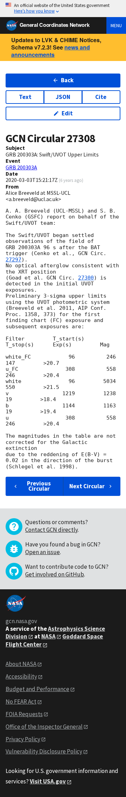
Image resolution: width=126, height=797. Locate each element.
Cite (100, 97)
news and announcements (50, 51)
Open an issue (42, 552)
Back (67, 80)
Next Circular (87, 486)
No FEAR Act (21, 701)
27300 (86, 278)
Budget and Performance (37, 689)
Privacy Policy (23, 739)
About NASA (21, 664)
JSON (63, 97)
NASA (48, 636)
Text (25, 97)
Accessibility (21, 676)
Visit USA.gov (48, 781)
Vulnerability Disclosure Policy (44, 751)
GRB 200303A (21, 167)
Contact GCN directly (51, 530)
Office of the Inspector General (44, 726)
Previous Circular (39, 486)
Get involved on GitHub (54, 574)
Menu (116, 25)
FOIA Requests (24, 714)
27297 (13, 259)
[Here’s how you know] (63, 8)
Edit (67, 113)
